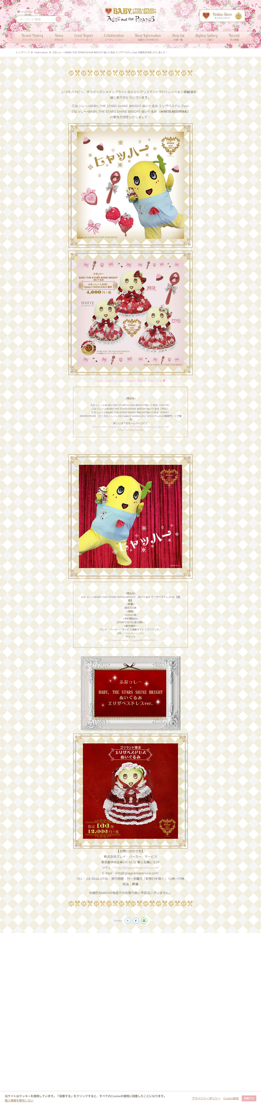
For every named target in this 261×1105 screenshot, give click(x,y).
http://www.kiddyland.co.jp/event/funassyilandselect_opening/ (130, 426)
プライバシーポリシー (206, 1098)
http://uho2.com (134, 633)
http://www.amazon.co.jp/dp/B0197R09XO (130, 640)
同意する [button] (249, 1098)
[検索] (58, 19)
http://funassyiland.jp (130, 429)
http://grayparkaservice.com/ (136, 867)
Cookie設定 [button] (231, 1098)
